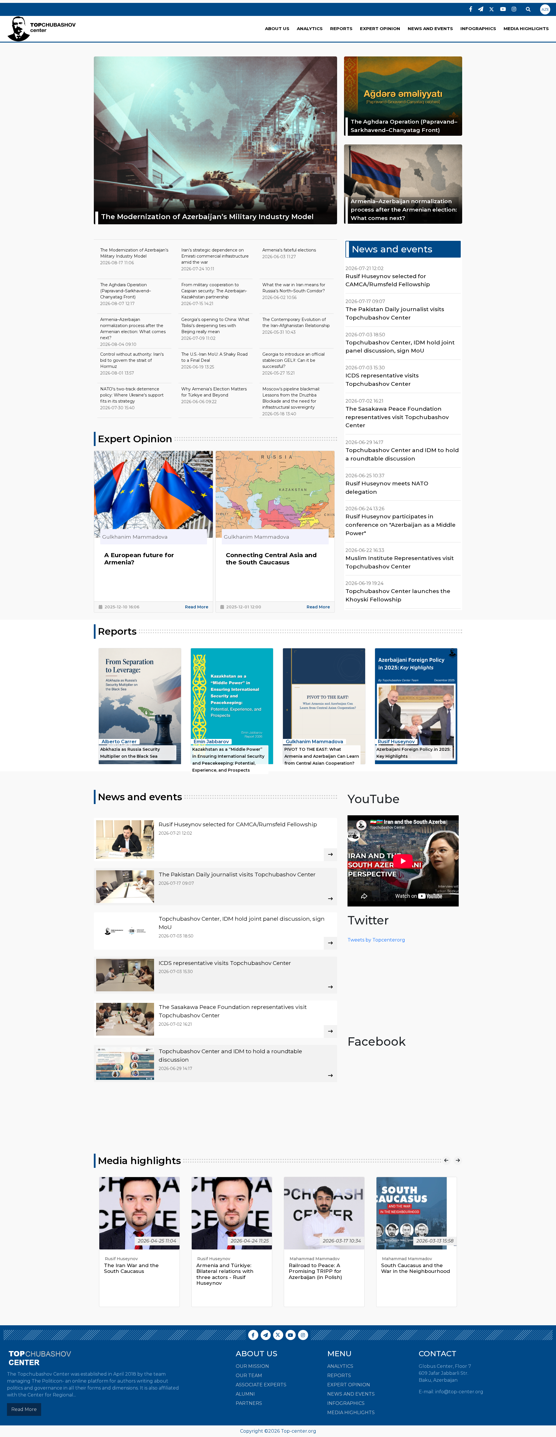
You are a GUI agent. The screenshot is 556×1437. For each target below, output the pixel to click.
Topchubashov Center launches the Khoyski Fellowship (397, 595)
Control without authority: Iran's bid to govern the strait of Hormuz (132, 360)
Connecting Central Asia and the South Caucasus (271, 559)
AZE (545, 9)
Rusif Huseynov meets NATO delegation (386, 487)
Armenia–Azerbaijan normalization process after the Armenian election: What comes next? (404, 209)
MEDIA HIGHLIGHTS (526, 28)
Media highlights (139, 1160)
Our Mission (252, 1366)
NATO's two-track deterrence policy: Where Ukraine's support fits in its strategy (132, 395)
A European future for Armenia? (139, 559)
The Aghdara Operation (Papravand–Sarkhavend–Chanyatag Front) (404, 125)
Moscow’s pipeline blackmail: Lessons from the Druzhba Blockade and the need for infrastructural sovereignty (291, 398)
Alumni (245, 1394)
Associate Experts (261, 1385)
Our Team (249, 1375)
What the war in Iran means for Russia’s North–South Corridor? (293, 287)
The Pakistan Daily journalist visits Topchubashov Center (394, 313)
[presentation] (446, 1160)
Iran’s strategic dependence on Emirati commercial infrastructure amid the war (215, 256)
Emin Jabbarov (211, 741)
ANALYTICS (310, 28)
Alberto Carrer (119, 741)
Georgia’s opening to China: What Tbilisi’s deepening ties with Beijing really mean (215, 325)
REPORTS (341, 28)
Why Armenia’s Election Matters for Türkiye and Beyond (214, 392)
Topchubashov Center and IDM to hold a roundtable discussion (402, 454)
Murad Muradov (398, 1258)
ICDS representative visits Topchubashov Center (382, 379)
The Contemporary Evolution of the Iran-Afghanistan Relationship (296, 322)
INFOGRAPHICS (478, 28)
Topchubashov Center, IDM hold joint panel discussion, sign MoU (400, 346)
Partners (249, 1403)
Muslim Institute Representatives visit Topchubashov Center (399, 562)
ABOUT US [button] (277, 28)
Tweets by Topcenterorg (376, 940)
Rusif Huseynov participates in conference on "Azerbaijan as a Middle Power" (400, 525)
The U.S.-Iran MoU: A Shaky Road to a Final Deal (214, 357)
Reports (117, 631)
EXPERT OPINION (380, 28)
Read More (196, 607)
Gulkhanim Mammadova (314, 741)
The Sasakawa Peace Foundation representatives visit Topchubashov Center (397, 417)
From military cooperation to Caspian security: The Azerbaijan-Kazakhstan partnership (214, 291)
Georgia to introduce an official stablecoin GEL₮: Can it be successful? (293, 360)
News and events (392, 249)
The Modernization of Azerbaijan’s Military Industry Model (207, 216)
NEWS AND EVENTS (430, 28)
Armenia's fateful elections (289, 250)
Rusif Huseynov (396, 741)
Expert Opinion (135, 439)
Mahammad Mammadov (222, 1258)
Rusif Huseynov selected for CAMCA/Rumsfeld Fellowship (387, 280)
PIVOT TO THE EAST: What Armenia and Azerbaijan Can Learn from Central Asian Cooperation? (321, 756)
